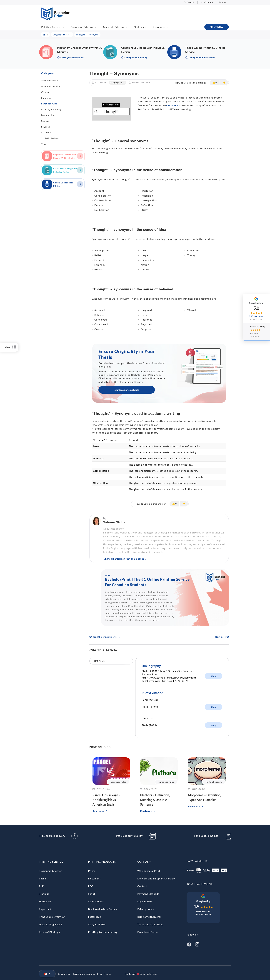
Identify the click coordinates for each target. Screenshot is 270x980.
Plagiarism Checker (50, 870)
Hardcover (45, 901)
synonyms (172, 105)
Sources (45, 126)
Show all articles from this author (124, 558)
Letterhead (94, 916)
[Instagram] (197, 944)
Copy (213, 676)
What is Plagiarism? (50, 924)
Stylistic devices (50, 138)
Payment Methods (148, 893)
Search (191, 2)
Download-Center (148, 932)
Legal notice (144, 901)
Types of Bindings (49, 932)
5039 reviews (203, 911)
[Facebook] (189, 944)
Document (94, 878)
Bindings (138, 26)
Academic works (50, 80)
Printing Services (51, 26)
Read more (98, 811)
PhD (41, 886)
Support (223, 2)
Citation (45, 92)
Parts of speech (214, 782)
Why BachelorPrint (148, 870)
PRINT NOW (216, 27)
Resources (159, 26)
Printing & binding (51, 109)
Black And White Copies (102, 909)
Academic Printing (113, 26)
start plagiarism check (127, 389)
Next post (220, 636)
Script (91, 893)
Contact (208, 2)
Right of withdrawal (149, 916)
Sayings (45, 121)
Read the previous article (106, 636)
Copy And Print (97, 924)
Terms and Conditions (150, 924)
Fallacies (46, 97)
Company (144, 861)
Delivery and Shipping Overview (156, 878)
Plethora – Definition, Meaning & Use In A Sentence (155, 799)
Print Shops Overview (52, 916)
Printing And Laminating (102, 932)
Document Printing (81, 26)
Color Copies (96, 901)
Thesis (43, 878)
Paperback (45, 909)
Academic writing (50, 86)
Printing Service (51, 861)
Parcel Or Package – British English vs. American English (106, 799)
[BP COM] (55, 18)
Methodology (48, 115)
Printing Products (102, 861)
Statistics (46, 132)
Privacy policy (145, 909)
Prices (91, 870)
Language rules (49, 103)
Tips (43, 144)
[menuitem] (46, 974)
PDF (90, 886)
